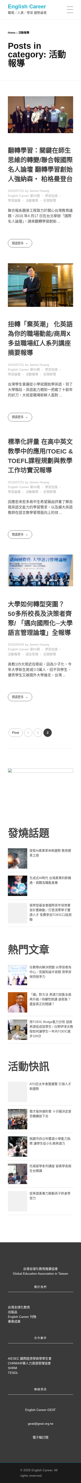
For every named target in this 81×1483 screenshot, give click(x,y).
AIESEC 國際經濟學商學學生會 (30, 1358)
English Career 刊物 (22, 1316)
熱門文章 (28, 950)
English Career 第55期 (24, 649)
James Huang (39, 191)
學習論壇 (14, 200)
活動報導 (32, 200)
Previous (28, 733)
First (15, 732)
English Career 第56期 (24, 195)
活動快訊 (28, 1066)
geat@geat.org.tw (40, 1423)
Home (12, 32)
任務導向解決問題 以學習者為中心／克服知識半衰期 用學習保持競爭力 (50, 971)
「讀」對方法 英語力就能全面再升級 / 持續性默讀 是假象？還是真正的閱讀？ (50, 999)
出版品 (12, 1312)
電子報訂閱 (40, 1437)
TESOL (13, 1373)
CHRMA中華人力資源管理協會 (29, 1363)
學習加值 (51, 195)
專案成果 (14, 1321)
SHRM (12, 1368)
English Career (27, 6)
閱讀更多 (18, 243)
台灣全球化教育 (19, 1307)
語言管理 (32, 654)
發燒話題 (28, 833)
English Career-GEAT (40, 1410)
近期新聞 (49, 200)
